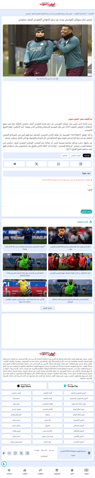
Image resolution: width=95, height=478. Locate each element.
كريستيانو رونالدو (16, 414)
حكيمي (65, 155)
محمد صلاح (16, 420)
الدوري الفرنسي (79, 441)
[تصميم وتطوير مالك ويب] (89, 453)
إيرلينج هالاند (16, 431)
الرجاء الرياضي (47, 393)
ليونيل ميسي (16, 409)
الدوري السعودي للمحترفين (79, 398)
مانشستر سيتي (47, 431)
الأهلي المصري (47, 409)
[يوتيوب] (9, 453)
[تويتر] (21, 453)
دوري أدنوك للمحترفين (78, 404)
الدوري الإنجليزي (78, 420)
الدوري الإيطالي (79, 431)
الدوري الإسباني (79, 425)
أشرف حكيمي (76, 155)
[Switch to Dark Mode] (4, 463)
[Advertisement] (47, 99)
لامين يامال (16, 436)
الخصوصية (44, 456)
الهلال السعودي (47, 404)
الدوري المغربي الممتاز (78, 393)
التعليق (89, 190)
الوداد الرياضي (47, 398)
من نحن (51, 450)
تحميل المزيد (47, 308)
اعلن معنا (44, 450)
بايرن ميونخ (47, 441)
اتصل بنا (36, 450)
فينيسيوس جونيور (16, 441)
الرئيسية (91, 13)
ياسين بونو (16, 404)
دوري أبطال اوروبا (78, 409)
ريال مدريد (47, 420)
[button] (80, 164)
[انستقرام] (15, 453)
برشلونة (47, 414)
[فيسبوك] (27, 453)
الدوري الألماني (79, 436)
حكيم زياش (16, 398)
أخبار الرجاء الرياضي (80, 13)
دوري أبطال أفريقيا (79, 414)
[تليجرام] (3, 453)
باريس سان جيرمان (47, 436)
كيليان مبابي (16, 425)
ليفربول (47, 425)
